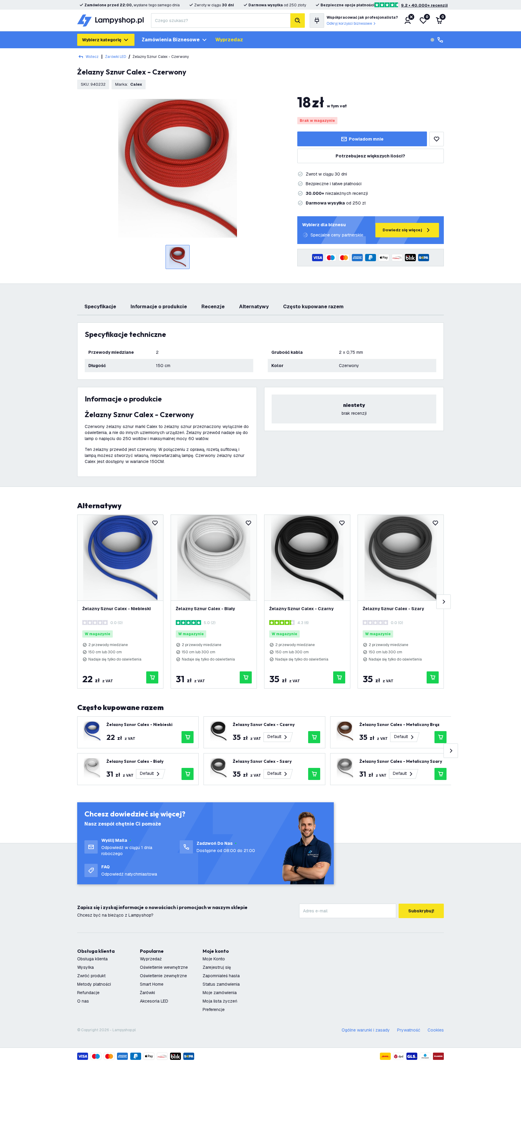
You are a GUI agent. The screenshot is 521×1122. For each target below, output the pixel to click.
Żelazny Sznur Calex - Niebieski (116, 608)
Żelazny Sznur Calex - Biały (205, 608)
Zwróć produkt (91, 975)
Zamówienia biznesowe (171, 39)
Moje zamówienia (220, 992)
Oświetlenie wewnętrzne (164, 967)
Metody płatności (94, 984)
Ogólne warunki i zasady (366, 1030)
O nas (83, 1001)
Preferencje (214, 1009)
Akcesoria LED (154, 1001)
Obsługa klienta (92, 959)
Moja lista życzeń (220, 1001)
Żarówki (147, 992)
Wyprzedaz (229, 39)
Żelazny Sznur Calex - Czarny (301, 608)
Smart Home (151, 984)
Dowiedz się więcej (402, 230)
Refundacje (88, 992)
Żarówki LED (115, 56)
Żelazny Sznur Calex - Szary (393, 608)
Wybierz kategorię (101, 40)
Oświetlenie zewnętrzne (163, 975)
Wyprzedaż (151, 959)
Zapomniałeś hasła (221, 975)
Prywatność (408, 1030)
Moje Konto (214, 959)
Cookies (436, 1030)
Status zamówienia (221, 984)
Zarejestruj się (217, 967)
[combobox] (220, 20)
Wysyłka (85, 967)
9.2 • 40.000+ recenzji (424, 5)
